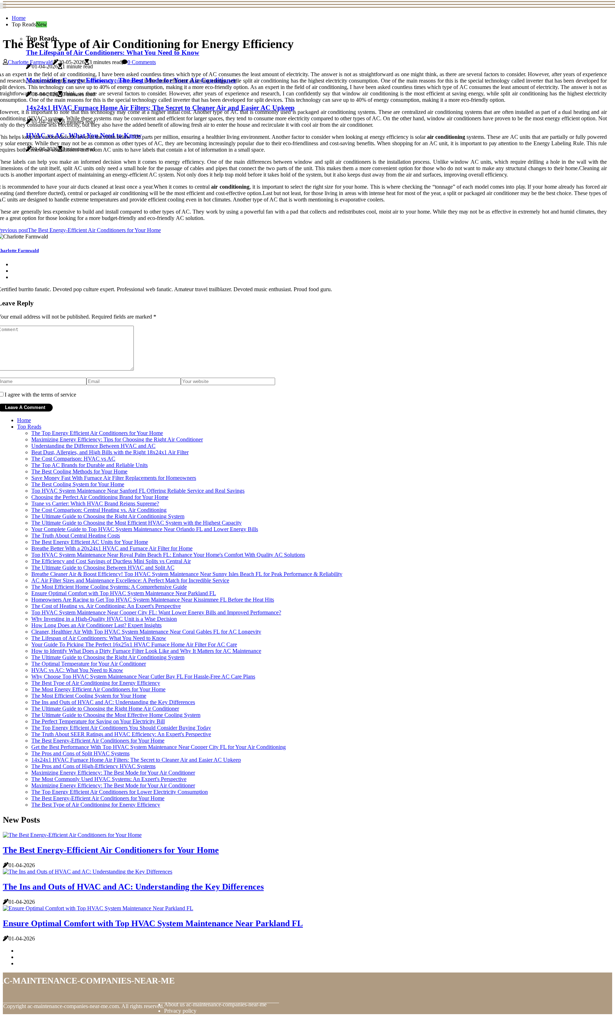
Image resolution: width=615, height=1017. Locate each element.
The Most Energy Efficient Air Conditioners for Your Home (98, 689)
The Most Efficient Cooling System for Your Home (88, 696)
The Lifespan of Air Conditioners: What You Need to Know (112, 52)
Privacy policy (180, 1011)
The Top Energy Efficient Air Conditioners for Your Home (97, 433)
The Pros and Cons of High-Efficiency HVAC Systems (93, 766)
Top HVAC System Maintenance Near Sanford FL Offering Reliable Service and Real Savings (138, 491)
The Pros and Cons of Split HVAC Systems (80, 753)
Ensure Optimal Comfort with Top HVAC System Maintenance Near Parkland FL (123, 593)
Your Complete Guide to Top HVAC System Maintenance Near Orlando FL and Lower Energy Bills (144, 529)
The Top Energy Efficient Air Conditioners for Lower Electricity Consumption (119, 792)
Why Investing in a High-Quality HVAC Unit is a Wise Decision (104, 619)
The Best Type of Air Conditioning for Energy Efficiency (95, 683)
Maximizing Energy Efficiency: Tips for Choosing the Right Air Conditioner (117, 439)
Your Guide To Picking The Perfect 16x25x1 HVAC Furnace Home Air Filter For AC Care (134, 644)
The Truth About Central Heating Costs (75, 536)
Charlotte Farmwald (30, 62)
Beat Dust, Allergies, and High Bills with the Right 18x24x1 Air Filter (110, 452)
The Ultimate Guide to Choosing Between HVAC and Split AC (102, 568)
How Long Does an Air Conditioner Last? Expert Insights (96, 625)
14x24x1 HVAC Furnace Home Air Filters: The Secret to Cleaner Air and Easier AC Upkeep (136, 760)
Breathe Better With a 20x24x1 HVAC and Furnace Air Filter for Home (112, 548)
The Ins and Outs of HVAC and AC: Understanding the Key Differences (113, 702)
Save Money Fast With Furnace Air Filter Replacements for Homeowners (113, 478)
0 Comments (141, 62)
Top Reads (29, 427)
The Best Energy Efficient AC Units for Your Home (89, 542)
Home (19, 18)
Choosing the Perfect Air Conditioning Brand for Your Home (99, 497)
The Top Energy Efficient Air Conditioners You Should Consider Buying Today (121, 728)
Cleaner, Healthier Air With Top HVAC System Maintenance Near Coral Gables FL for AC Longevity (146, 632)
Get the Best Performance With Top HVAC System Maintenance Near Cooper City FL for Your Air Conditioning (158, 747)
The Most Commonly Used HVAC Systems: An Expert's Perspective (108, 779)
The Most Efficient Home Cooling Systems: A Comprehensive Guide (109, 587)
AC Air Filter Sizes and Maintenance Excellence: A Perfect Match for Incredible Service (130, 580)
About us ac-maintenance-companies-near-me (215, 1004)
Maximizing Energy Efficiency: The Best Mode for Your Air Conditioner (113, 773)
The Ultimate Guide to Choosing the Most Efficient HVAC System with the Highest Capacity (136, 523)
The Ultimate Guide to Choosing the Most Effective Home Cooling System (115, 715)
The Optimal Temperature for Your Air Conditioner (88, 664)
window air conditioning (115, 81)
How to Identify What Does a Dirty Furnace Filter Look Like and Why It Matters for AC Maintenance (146, 651)
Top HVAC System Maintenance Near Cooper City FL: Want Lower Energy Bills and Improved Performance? (156, 612)
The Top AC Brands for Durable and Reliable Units (89, 465)
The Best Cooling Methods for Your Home (79, 471)
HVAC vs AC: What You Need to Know (77, 670)
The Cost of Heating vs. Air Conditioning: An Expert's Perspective (106, 606)
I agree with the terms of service (40, 395)
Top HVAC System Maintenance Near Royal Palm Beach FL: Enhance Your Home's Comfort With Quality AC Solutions (168, 555)
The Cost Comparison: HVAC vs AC (73, 459)
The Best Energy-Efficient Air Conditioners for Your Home (97, 741)
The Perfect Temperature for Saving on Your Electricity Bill (98, 721)
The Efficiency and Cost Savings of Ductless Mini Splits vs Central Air (111, 561)
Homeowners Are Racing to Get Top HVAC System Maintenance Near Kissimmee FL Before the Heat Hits (152, 600)
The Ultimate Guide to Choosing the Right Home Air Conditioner (105, 709)
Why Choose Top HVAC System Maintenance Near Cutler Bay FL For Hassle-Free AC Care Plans (143, 676)
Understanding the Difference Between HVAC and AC (93, 446)
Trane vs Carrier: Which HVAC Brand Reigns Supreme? (95, 503)
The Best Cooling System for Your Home (77, 484)
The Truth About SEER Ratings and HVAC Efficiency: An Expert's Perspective (121, 734)
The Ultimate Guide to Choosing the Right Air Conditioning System (107, 516)
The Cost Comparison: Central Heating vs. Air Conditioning (99, 510)
